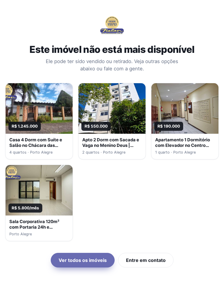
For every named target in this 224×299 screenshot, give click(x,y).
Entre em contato (146, 260)
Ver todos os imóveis (83, 260)
